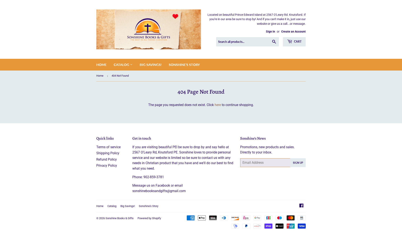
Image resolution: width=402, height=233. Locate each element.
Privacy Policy (106, 166)
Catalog (122, 65)
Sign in (270, 31)
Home (101, 65)
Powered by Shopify (149, 218)
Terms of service (108, 147)
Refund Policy (106, 159)
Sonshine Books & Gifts (120, 218)
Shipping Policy (107, 153)
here (218, 105)
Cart (297, 41)
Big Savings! (151, 65)
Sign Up (298, 162)
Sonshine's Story (184, 65)
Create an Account (293, 31)
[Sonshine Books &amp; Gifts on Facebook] (301, 206)
